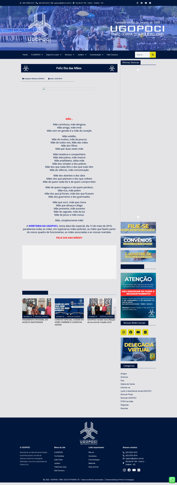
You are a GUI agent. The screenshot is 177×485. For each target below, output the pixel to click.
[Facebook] (142, 3)
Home (25, 55)
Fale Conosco (112, 55)
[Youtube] (146, 3)
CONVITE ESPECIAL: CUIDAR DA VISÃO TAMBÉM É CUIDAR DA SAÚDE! (69, 322)
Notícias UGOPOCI (38, 79)
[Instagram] (137, 3)
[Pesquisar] (153, 55)
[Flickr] (150, 3)
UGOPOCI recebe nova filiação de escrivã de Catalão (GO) (101, 321)
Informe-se (27, 317)
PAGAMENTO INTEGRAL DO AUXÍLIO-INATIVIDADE (35, 321)
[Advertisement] (69, 262)
